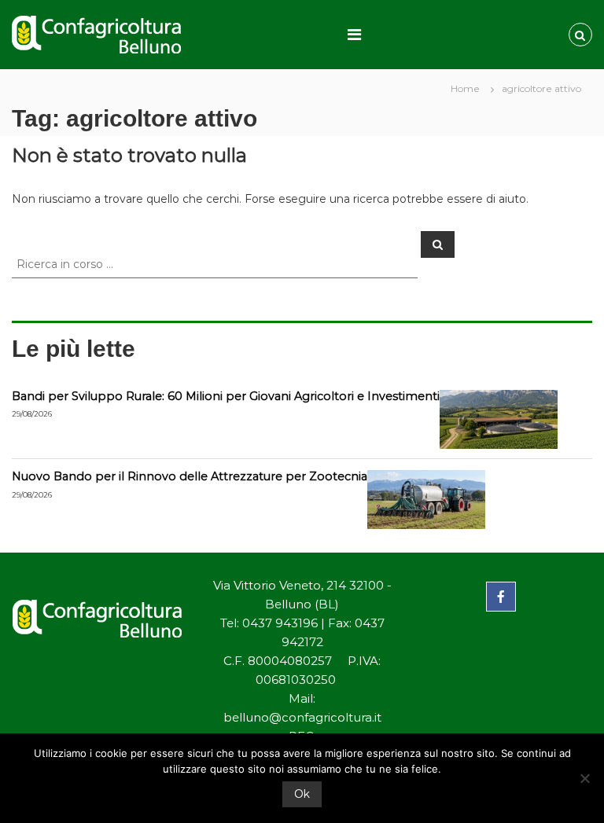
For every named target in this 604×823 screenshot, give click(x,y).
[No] (584, 778)
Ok (302, 794)
